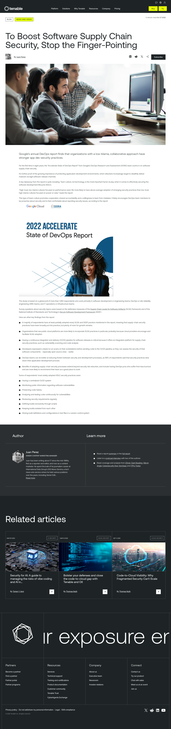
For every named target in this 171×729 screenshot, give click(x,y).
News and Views (24, 19)
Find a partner (11, 676)
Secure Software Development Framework (77, 312)
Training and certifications (58, 680)
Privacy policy (11, 710)
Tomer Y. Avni (18, 591)
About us (93, 672)
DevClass (123, 466)
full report (126, 454)
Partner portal (11, 680)
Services (51, 672)
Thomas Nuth (71, 591)
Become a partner (13, 672)
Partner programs (13, 685)
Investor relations (96, 685)
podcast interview (113, 458)
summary (113, 454)
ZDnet (127, 463)
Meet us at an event (139, 685)
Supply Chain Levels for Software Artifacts (107, 309)
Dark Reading (136, 463)
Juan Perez (21, 57)
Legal (57, 710)
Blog (9, 19)
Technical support (54, 676)
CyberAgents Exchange (57, 697)
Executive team (95, 676)
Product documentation (57, 685)
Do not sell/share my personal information (36, 710)
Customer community (56, 689)
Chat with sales (137, 680)
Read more (30, 478)
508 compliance (68, 710)
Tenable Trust (53, 693)
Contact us (135, 672)
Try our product (137, 676)
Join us (134, 689)
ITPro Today (136, 466)
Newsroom (93, 680)
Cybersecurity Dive (110, 466)
